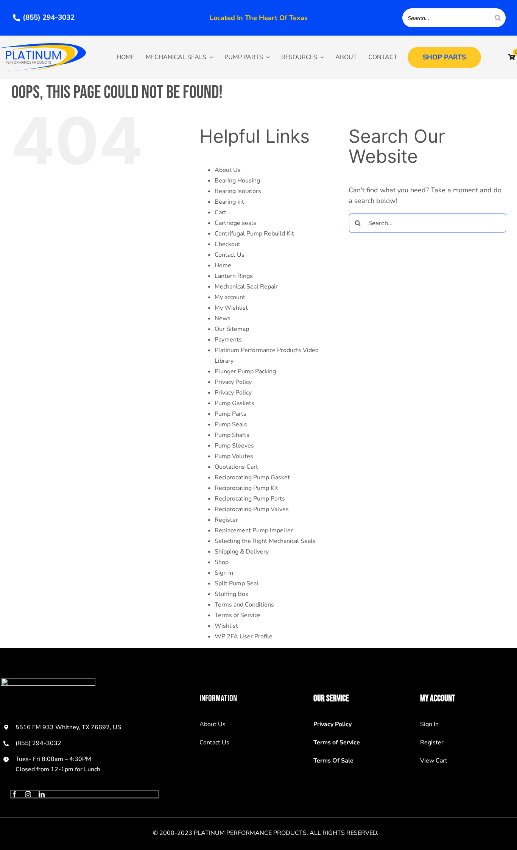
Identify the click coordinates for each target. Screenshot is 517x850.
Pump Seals (231, 424)
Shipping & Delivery (242, 551)
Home (223, 265)
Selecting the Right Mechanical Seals (265, 541)
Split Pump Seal (236, 583)
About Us (228, 170)
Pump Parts (230, 414)
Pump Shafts (232, 435)
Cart (220, 212)
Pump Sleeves (234, 445)
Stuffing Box (231, 594)
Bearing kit (229, 202)
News (222, 318)
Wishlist (226, 626)
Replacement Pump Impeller (254, 530)
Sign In (224, 573)
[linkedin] (42, 794)
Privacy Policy (233, 382)
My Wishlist (231, 308)
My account (230, 297)
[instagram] (28, 794)
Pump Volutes (234, 456)
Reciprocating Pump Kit (246, 488)
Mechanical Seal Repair (246, 286)
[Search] (497, 18)
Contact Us (229, 255)
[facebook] (14, 794)
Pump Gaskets (234, 403)
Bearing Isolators (238, 191)
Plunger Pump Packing (245, 371)
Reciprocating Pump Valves (252, 509)
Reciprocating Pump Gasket (252, 477)
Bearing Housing (237, 180)
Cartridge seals (235, 223)
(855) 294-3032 (38, 743)
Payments (228, 339)
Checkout (227, 244)
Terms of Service (237, 615)
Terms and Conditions (244, 604)
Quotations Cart (236, 467)
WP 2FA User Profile (244, 636)
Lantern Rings (234, 276)
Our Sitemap (232, 329)
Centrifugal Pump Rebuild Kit (254, 233)
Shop (222, 562)
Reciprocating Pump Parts (250, 498)
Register (226, 520)
